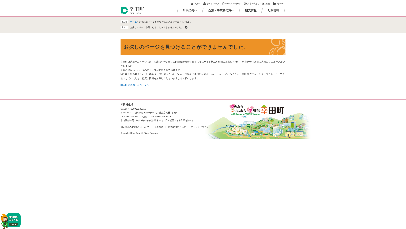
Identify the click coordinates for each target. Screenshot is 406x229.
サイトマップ (213, 3)
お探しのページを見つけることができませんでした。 (156, 27)
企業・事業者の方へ (221, 10)
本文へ (197, 3)
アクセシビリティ (200, 127)
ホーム (133, 22)
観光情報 (251, 10)
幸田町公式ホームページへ (135, 84)
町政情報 (273, 10)
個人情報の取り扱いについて (135, 127)
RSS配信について (177, 127)
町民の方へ (190, 10)
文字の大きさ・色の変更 (258, 3)
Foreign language (233, 3)
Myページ (280, 3)
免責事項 (158, 127)
